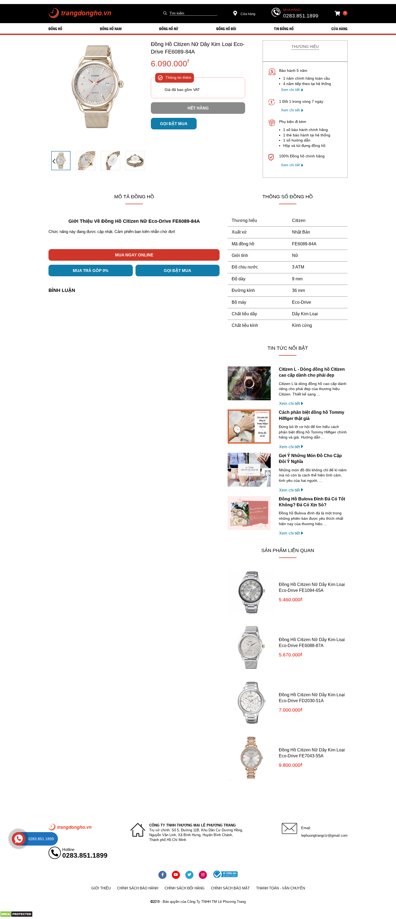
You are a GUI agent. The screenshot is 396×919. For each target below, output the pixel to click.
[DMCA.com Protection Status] (16, 916)
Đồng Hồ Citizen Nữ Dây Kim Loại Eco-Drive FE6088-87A (312, 642)
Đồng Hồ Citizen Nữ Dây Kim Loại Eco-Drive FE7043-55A (312, 753)
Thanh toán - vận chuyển (280, 888)
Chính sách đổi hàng (184, 888)
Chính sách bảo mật (230, 888)
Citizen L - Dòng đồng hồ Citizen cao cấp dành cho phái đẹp (312, 372)
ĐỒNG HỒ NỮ (168, 28)
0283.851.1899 (300, 16)
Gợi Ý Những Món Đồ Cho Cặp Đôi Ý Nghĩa (310, 458)
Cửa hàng (247, 14)
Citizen (298, 220)
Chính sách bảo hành (137, 888)
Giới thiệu (101, 888)
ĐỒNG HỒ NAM (110, 28)
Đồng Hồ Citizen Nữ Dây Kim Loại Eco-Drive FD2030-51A (312, 697)
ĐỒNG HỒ (55, 28)
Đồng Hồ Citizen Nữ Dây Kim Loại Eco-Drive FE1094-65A (312, 587)
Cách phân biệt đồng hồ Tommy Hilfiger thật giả (311, 415)
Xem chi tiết (290, 90)
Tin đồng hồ (284, 28)
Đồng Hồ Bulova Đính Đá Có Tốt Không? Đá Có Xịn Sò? (312, 502)
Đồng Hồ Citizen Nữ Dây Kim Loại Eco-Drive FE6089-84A (198, 48)
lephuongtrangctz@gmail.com (324, 835)
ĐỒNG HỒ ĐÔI (226, 28)
